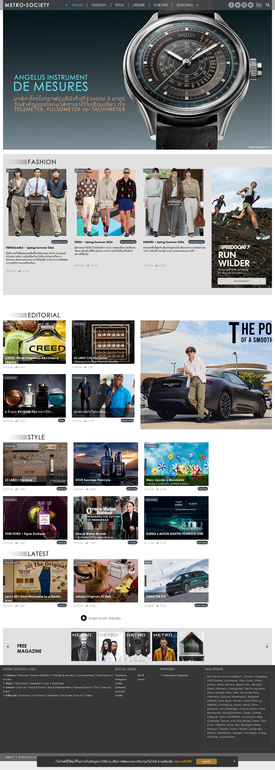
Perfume (62, 488)
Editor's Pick (127, 420)
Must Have (39, 695)
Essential (52, 695)
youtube (120, 691)
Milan (220, 684)
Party (210, 692)
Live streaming (85, 675)
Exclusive (25, 695)
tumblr (118, 695)
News (255, 720)
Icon (46, 683)
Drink (230, 724)
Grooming (21, 683)
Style (119, 5)
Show (254, 704)
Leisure (139, 5)
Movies (237, 700)
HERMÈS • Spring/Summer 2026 (163, 242)
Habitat (211, 704)
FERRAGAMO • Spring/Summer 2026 (30, 247)
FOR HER (161, 5)
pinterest (120, 687)
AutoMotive (201, 605)
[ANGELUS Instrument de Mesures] (137, 75)
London (248, 676)
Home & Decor (83, 687)
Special (225, 696)
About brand (103, 675)
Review (229, 684)
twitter (118, 683)
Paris (247, 700)
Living (262, 732)
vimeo (141, 679)
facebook (121, 675)
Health (243, 728)
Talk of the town (254, 688)
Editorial (185, 5)
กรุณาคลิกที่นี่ (182, 761)
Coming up (225, 704)
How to (22, 687)
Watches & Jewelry (63, 675)
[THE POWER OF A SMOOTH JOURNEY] (206, 374)
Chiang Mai (235, 688)
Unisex (211, 684)
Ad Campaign (229, 708)
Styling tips (255, 728)
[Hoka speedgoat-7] (242, 227)
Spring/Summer (59, 242)
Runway (23, 675)
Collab (256, 712)
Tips (237, 724)
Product (212, 728)
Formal (219, 692)
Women (132, 542)
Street (211, 688)
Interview (213, 696)
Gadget (238, 732)
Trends (225, 720)
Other (258, 680)
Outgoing (261, 676)
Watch (211, 732)
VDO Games (215, 680)
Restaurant (214, 712)
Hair (235, 692)
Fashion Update (40, 675)
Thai (241, 680)
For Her (7, 679)
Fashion (99, 5)
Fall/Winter (233, 716)
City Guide (66, 695)
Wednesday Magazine (175, 675)
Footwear (250, 732)
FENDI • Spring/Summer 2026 (93, 242)
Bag (259, 716)
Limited (211, 700)
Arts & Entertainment (59, 687)
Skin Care (131, 488)
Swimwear (230, 680)
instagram (121, 679)
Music (237, 704)
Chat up (256, 700)
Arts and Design (241, 720)
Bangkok (253, 696)
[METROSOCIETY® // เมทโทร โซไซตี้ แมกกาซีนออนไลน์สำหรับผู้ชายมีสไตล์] (27, 5)
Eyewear (212, 708)
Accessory (248, 716)
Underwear (239, 696)
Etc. (248, 684)
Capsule (212, 716)
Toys (96, 687)
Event (233, 728)
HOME (77, 5)
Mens (246, 704)
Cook (249, 680)
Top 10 (79, 695)
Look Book (224, 700)
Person (217, 676)
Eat (209, 676)
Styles (61, 420)
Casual (243, 708)
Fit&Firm (220, 724)
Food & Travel (37, 687)
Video (88, 695)
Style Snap (58, 683)
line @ (141, 675)
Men (222, 716)
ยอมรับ (206, 761)
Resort (240, 684)
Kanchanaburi (232, 676)
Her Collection (249, 692)
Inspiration (35, 683)
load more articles (105, 618)
